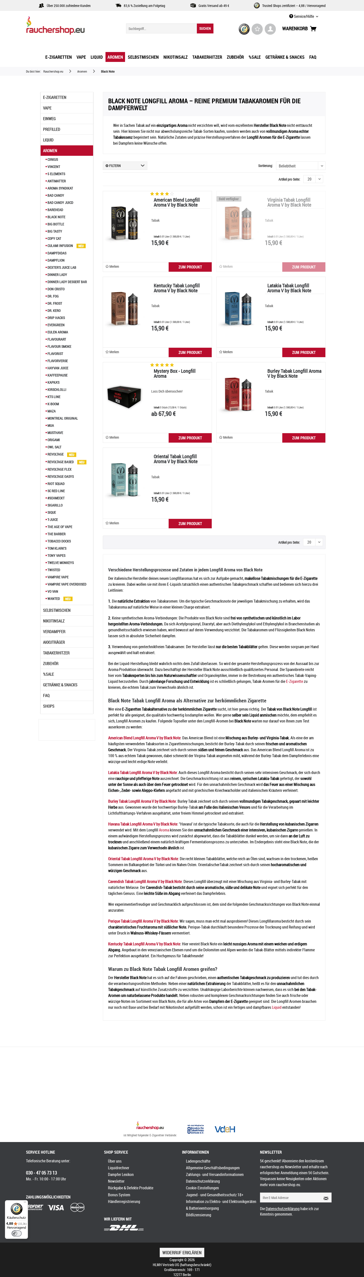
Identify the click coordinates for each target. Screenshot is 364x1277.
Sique (51, 512)
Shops (48, 706)
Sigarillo (55, 505)
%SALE (48, 674)
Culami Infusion (60, 245)
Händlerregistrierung (124, 1201)
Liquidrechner (118, 1168)
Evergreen (56, 324)
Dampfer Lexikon (121, 1174)
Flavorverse (57, 360)
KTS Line (53, 396)
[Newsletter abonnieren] (324, 1197)
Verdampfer (54, 631)
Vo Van (52, 591)
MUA (50, 425)
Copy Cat (54, 238)
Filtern (114, 165)
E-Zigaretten (54, 97)
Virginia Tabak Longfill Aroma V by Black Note (289, 202)
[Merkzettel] (257, 29)
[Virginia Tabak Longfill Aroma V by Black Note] (238, 223)
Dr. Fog (53, 296)
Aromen (50, 150)
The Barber (56, 534)
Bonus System (119, 1194)
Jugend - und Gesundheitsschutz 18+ (214, 1194)
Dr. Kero (54, 310)
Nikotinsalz (54, 621)
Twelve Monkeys (60, 562)
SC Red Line (56, 490)
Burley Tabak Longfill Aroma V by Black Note (294, 374)
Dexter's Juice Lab (61, 267)
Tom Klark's (56, 548)
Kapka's (53, 382)
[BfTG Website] (196, 1129)
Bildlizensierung (198, 1215)
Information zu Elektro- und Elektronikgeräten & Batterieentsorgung (221, 1205)
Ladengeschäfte (198, 1161)
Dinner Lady (57, 274)
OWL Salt (54, 447)
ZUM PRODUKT (190, 267)
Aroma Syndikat (60, 188)
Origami (53, 439)
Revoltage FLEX (59, 469)
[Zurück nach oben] (150, 1126)
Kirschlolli (56, 389)
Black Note (56, 216)
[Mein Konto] (270, 29)
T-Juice (52, 519)
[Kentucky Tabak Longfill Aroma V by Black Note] (124, 309)
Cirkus (52, 159)
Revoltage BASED (61, 461)
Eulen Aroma (57, 332)
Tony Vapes (56, 555)
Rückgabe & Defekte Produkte (130, 1188)
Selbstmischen (57, 610)
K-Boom (53, 403)
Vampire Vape (58, 577)
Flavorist (55, 353)
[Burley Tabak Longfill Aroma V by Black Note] (238, 394)
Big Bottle (55, 224)
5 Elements (56, 173)
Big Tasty (54, 231)
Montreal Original (62, 418)
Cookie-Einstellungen (202, 1188)
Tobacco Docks (59, 541)
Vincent (53, 166)
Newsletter (116, 1181)
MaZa (51, 411)
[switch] (17, 1233)
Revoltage (55, 454)
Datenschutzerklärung (203, 1181)
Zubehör (50, 663)
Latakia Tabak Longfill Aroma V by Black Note (289, 288)
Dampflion (56, 260)
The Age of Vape (59, 526)
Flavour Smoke (59, 346)
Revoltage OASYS (60, 476)
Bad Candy (55, 195)
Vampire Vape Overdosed (66, 584)
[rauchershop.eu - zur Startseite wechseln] (64, 26)
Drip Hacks (56, 317)
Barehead (55, 209)
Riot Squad (56, 483)
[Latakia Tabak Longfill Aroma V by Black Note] (238, 309)
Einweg (49, 118)
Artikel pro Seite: (289, 179)
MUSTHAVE (55, 432)
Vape (47, 108)
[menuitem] (169, 28)
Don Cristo (56, 289)
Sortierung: (265, 165)
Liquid (48, 140)
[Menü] (25, 1203)
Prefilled (51, 129)
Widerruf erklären (182, 1252)
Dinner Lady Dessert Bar (67, 281)
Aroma (164, 830)
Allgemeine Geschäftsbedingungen (213, 1168)
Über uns (115, 1161)
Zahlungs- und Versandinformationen (215, 1174)
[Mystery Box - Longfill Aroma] (124, 394)
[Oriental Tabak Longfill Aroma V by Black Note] (124, 480)
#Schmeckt (56, 498)
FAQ (46, 695)
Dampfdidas (56, 253)
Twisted (53, 569)
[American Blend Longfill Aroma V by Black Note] (124, 223)
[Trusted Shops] (244, 29)
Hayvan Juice (57, 368)
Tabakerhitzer (56, 653)
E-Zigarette (294, 681)
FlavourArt (56, 339)
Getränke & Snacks (60, 685)
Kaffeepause (57, 375)
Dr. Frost (54, 303)
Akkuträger (54, 642)
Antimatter (56, 181)
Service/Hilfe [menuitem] (304, 16)
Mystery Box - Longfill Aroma (175, 374)
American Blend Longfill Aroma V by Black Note (177, 202)
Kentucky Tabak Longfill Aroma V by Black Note (177, 288)
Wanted (54, 598)
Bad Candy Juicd (60, 202)
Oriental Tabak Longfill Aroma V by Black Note (176, 459)
